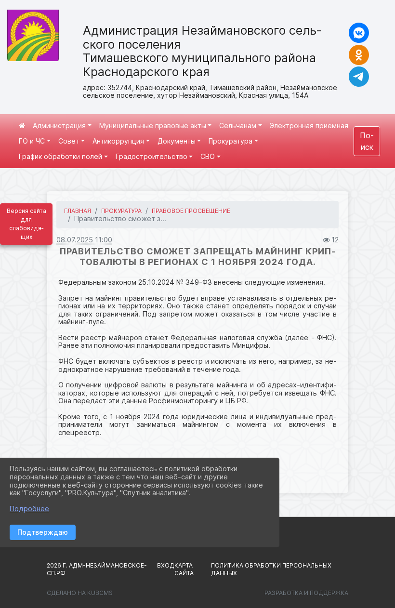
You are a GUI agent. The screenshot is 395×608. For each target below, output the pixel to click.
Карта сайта (184, 569)
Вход (165, 565)
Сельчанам (237, 125)
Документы (177, 141)
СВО (207, 156)
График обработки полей (60, 156)
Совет (68, 141)
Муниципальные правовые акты (152, 125)
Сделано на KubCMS (80, 592)
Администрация (59, 125)
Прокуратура (230, 141)
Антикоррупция (118, 141)
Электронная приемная (309, 125)
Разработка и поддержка (306, 592)
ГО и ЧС (32, 141)
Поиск (367, 141)
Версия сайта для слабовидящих (26, 223)
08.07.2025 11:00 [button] (84, 240)
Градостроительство (151, 156)
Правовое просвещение (191, 210)
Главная (77, 210)
